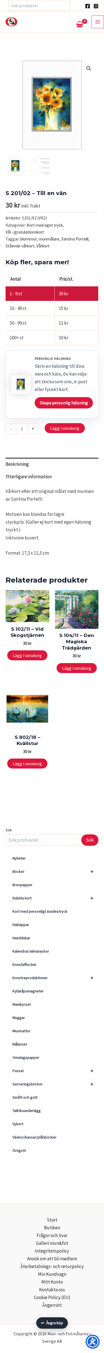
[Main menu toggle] (97, 21)
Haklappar (20, 924)
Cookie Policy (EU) (52, 1297)
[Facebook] (87, 6)
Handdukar (21, 937)
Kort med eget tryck (45, 225)
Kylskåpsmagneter (28, 991)
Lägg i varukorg (64, 428)
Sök (9, 829)
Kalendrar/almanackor (30, 951)
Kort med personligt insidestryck (39, 911)
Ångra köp (52, 1322)
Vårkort (43, 246)
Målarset (19, 1044)
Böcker (52, 871)
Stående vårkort (20, 246)
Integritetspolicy (52, 1251)
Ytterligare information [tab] (29, 477)
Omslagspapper (25, 1057)
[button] (89, 68)
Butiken (52, 1228)
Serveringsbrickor (52, 1083)
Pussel (52, 1070)
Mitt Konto (52, 1282)
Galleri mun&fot (52, 1243)
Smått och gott (24, 1097)
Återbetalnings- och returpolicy (52, 1266)
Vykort (17, 1123)
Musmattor (21, 1030)
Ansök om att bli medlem (52, 1259)
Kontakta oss (52, 1290)
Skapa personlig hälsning (64, 402)
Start (52, 1220)
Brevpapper (22, 884)
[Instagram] (95, 6)
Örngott (19, 1150)
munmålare (49, 239)
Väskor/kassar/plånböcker (34, 1137)
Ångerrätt (52, 1305)
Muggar (18, 1017)
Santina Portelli (74, 239)
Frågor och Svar (52, 1235)
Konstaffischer (24, 964)
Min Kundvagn (52, 1274)
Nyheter (19, 858)
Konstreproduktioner (52, 977)
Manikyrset (21, 1004)
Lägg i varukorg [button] (27, 655)
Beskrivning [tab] (17, 464)
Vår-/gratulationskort (25, 232)
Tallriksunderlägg (26, 1110)
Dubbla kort (52, 897)
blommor (28, 239)
